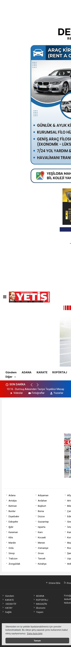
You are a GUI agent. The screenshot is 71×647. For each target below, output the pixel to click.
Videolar (18, 392)
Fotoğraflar (38, 392)
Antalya (13, 500)
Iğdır (11, 526)
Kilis (11, 537)
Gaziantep (43, 521)
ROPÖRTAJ (59, 372)
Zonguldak (14, 563)
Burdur (12, 511)
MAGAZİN (41, 603)
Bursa (41, 511)
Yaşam (39, 612)
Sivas (41, 553)
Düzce (41, 516)
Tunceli (41, 558)
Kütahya (42, 563)
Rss (68, 582)
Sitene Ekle (54, 582)
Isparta (41, 526)
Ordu (11, 547)
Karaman (13, 532)
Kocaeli (42, 537)
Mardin (12, 542)
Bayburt (42, 505)
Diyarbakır (14, 516)
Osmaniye (43, 547)
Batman (13, 505)
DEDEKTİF (10, 603)
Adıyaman (43, 495)
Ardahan (42, 500)
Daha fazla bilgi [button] (34, 633)
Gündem (11, 372)
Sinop (12, 553)
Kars (40, 532)
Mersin (41, 542)
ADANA (26, 372)
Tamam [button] (37, 641)
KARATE (42, 372)
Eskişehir (13, 521)
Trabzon (13, 558)
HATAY (8, 607)
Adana (12, 495)
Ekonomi (40, 607)
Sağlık (8, 612)
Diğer (8, 376)
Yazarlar (58, 392)
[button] (33, 386)
